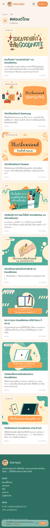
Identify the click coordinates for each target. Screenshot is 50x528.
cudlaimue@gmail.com (17, 506)
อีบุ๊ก (4, 489)
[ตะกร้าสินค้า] (33, 4)
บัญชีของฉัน (6, 495)
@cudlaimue (12, 509)
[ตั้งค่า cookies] (36, 523)
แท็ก (11, 14)
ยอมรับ (43, 523)
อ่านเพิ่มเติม (16, 524)
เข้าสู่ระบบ (42, 4)
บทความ (5, 14)
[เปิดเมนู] (3, 4)
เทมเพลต (5, 485)
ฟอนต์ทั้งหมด (7, 482)
